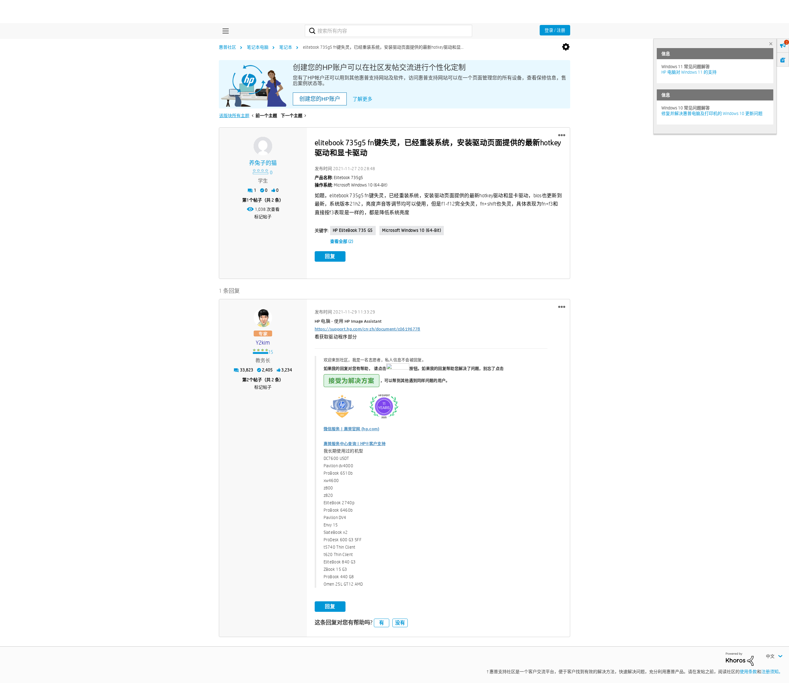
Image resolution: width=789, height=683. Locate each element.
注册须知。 (772, 671)
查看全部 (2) (341, 241)
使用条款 (748, 671)
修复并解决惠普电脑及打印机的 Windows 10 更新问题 (711, 113)
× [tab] (770, 43)
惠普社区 (227, 47)
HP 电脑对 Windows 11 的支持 (689, 72)
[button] (561, 135)
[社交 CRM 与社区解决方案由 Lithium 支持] (740, 658)
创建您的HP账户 (319, 99)
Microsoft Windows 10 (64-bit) (411, 230)
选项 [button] (566, 47)
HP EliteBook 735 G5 (353, 230)
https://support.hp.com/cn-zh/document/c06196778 (367, 329)
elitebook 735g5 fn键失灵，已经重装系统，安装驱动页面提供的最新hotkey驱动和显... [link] (383, 47)
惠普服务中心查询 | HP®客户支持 (355, 443)
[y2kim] (263, 318)
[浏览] (224, 31)
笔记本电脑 (257, 47)
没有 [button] (400, 623)
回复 (330, 256)
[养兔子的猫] (263, 146)
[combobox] (388, 31)
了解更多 (362, 99)
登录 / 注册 (555, 30)
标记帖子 (263, 216)
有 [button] (381, 623)
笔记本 (285, 47)
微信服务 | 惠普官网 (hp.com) (351, 429)
